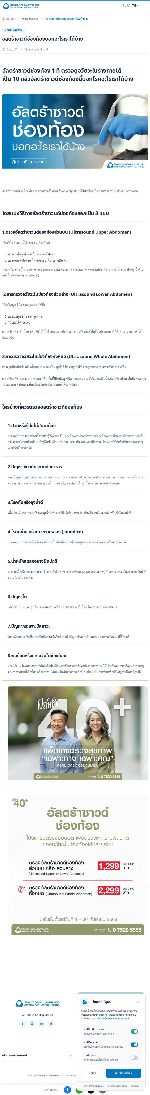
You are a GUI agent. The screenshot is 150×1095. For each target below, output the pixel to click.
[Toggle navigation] (146, 6)
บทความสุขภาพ (30, 19)
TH (134, 6)
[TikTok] (51, 1023)
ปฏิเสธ (92, 1073)
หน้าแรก (10, 19)
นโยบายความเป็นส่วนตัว (93, 1086)
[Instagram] (41, 1023)
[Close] (138, 1002)
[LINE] (32, 1023)
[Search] (129, 6)
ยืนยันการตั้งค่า (123, 1073)
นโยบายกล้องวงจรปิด (117, 1086)
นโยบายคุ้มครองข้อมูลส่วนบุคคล (113, 1018)
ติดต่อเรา (134, 1086)
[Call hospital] (124, 6)
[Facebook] (22, 1023)
